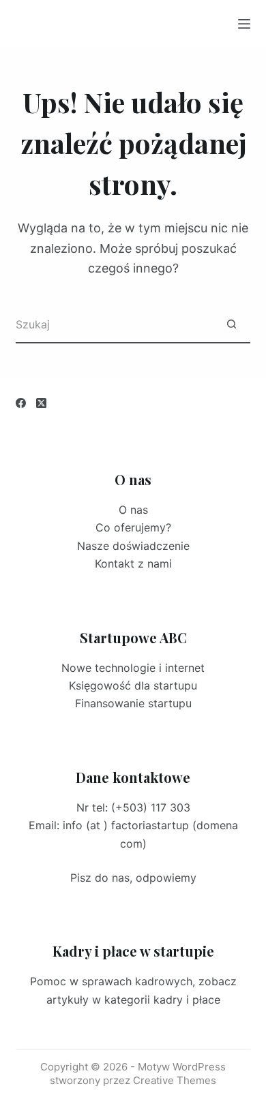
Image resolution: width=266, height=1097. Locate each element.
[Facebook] (21, 403)
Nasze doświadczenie (133, 546)
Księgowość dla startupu (133, 685)
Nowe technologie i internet (133, 668)
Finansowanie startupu (133, 703)
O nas (133, 509)
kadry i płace (186, 999)
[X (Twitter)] (41, 403)
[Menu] (244, 24)
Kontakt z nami (133, 563)
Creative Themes (174, 1080)
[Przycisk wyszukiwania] (231, 324)
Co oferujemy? (133, 527)
